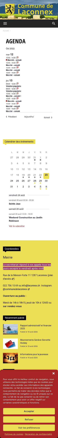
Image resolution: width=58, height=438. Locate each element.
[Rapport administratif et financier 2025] (10, 329)
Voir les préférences (29, 427)
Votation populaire (13, 86)
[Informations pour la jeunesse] (10, 358)
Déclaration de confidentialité (38, 434)
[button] (53, 373)
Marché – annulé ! (13, 96)
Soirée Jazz (14, 203)
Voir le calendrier (17, 225)
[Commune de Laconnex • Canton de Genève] (29, 9)
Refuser (29, 419)
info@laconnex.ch (31, 285)
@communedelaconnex (15, 289)
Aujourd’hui (29, 116)
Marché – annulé (15, 60)
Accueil (6, 30)
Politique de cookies (14, 434)
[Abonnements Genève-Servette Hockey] (10, 343)
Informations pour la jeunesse (34, 354)
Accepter (29, 411)
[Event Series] (17, 57)
